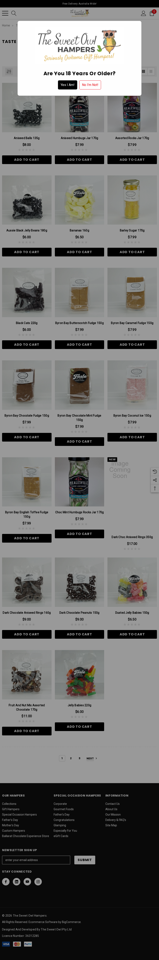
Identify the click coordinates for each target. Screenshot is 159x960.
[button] (67, 84)
